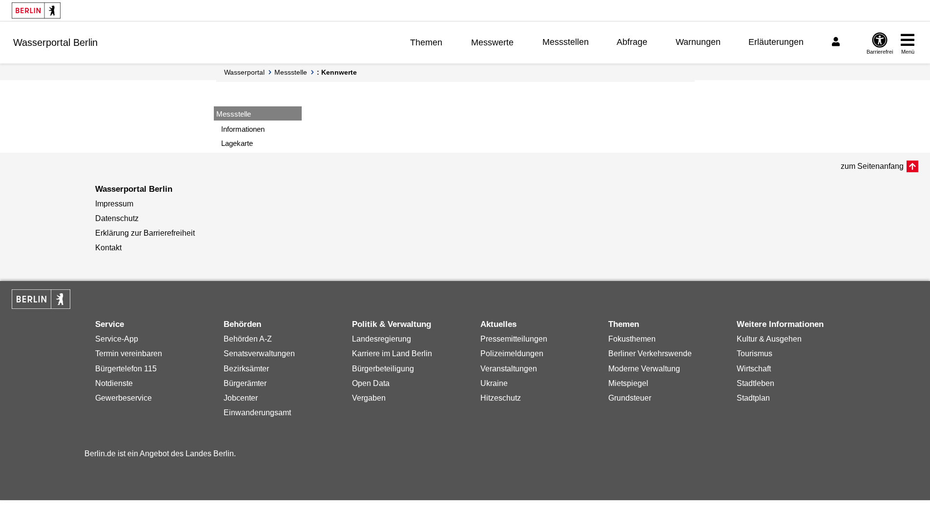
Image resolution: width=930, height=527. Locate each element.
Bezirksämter (246, 369)
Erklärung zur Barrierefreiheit (145, 233)
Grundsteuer (629, 398)
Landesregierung (381, 339)
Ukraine (494, 383)
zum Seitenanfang (872, 166)
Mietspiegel (628, 383)
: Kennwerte (337, 72)
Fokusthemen (632, 339)
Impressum (114, 204)
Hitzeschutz (500, 398)
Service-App (116, 339)
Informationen (243, 129)
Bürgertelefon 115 (126, 369)
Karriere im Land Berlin (392, 353)
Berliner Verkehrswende (650, 353)
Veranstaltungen (508, 369)
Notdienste (114, 383)
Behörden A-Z (248, 339)
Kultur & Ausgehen (769, 339)
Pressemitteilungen (513, 339)
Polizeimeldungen (511, 353)
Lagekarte (237, 143)
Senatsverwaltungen (259, 353)
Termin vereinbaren (128, 353)
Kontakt (108, 247)
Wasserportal (244, 72)
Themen (426, 42)
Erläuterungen (776, 42)
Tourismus (754, 353)
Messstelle (290, 72)
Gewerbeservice (123, 398)
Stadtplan (753, 398)
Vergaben (369, 398)
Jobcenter (241, 398)
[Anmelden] (837, 42)
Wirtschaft (754, 369)
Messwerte (492, 42)
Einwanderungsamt (257, 412)
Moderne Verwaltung (644, 369)
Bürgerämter (245, 383)
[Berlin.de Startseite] (36, 10)
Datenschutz (117, 218)
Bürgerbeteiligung (383, 369)
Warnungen (698, 42)
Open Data (371, 383)
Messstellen (565, 42)
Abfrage (632, 42)
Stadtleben (755, 383)
